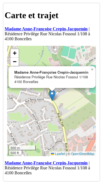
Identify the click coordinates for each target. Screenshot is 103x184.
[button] (52, 95)
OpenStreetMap (82, 153)
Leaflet (59, 153)
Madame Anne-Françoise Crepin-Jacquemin (46, 28)
